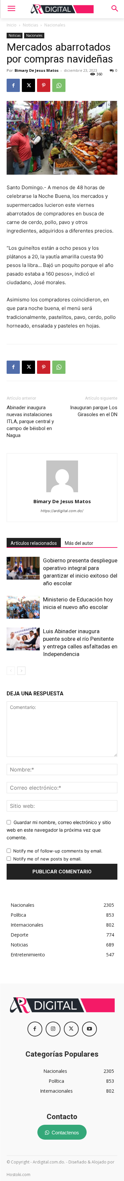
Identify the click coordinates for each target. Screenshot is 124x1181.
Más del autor (79, 543)
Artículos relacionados (34, 543)
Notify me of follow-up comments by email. (58, 850)
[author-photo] (62, 492)
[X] (28, 85)
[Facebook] (13, 85)
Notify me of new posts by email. (47, 858)
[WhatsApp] (58, 85)
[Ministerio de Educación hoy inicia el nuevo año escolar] (23, 607)
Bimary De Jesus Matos (37, 70)
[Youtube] (89, 1029)
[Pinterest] (43, 85)
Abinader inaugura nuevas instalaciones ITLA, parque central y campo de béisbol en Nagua (30, 421)
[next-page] (21, 671)
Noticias (30, 25)
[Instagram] (53, 1029)
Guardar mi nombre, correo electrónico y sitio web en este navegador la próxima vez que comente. (59, 829)
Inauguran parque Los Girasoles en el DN (93, 411)
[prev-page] (11, 671)
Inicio (12, 25)
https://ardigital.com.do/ (62, 510)
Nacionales (54, 25)
